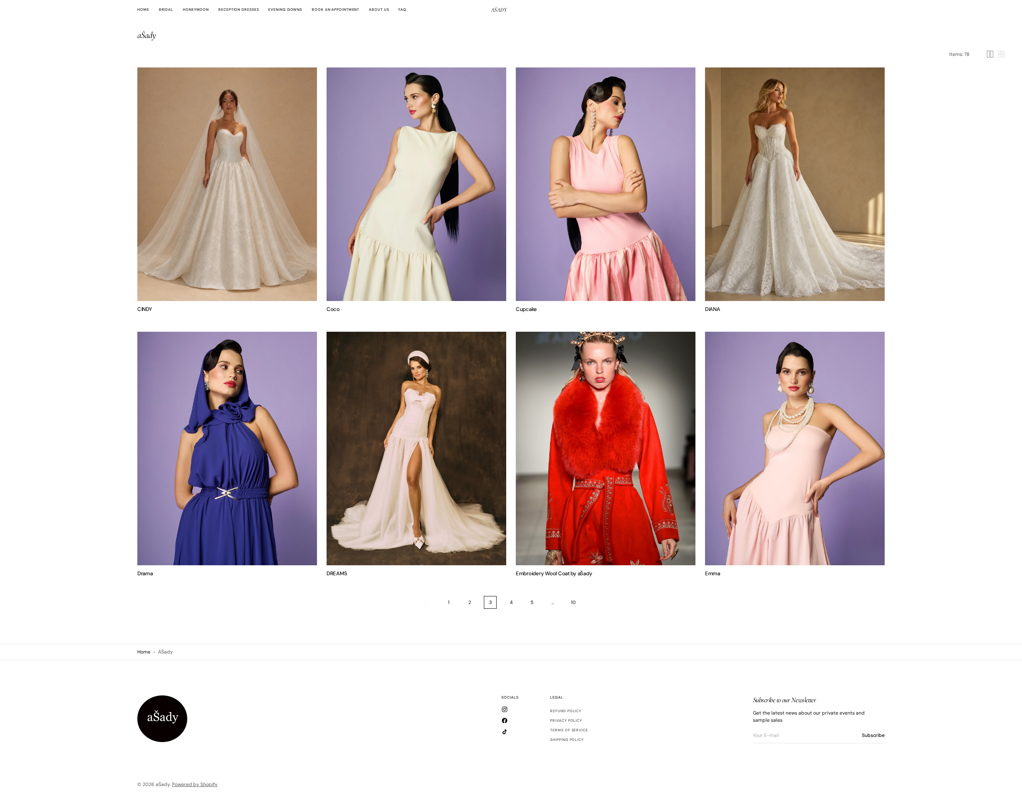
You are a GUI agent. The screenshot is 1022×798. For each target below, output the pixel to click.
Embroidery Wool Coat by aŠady (554, 573)
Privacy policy (566, 720)
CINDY (144, 309)
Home (144, 652)
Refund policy (565, 711)
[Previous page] (428, 602)
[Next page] (594, 602)
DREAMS (337, 573)
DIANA (712, 309)
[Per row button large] (990, 54)
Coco (333, 309)
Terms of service (569, 730)
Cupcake (526, 309)
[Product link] (227, 184)
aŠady (163, 784)
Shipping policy (567, 739)
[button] (338, 184)
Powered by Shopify (195, 784)
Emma (712, 573)
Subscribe (873, 735)
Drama (145, 573)
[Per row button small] (1001, 54)
